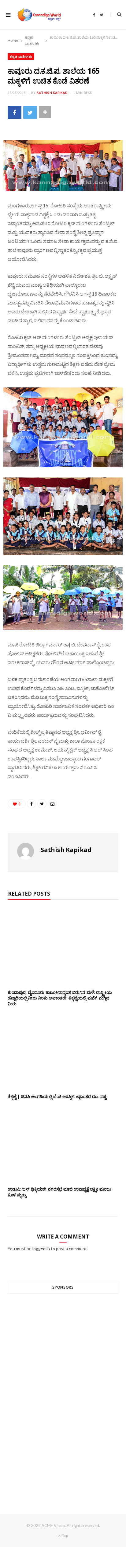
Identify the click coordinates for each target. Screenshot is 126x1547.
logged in (41, 1248)
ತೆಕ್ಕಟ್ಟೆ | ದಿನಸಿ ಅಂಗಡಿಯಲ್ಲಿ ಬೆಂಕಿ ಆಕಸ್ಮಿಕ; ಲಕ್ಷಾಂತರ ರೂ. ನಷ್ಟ (57, 1096)
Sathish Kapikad (52, 92)
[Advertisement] (63, 1392)
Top (64, 1535)
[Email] (52, 803)
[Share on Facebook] (14, 112)
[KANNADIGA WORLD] (39, 14)
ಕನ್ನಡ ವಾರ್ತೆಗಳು (21, 56)
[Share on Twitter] (30, 112)
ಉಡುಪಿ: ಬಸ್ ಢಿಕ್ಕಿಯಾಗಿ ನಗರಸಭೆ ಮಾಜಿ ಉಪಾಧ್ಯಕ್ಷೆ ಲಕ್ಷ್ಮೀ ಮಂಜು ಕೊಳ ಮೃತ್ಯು (59, 1192)
